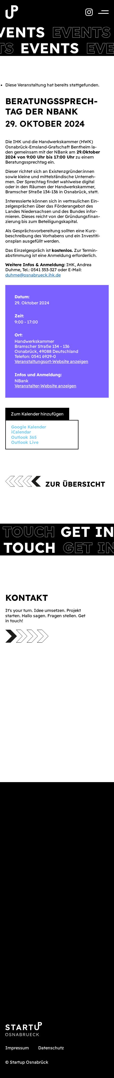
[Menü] (101, 12)
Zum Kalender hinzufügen (37, 414)
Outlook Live (24, 442)
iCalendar (21, 432)
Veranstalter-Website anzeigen (45, 385)
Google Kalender (28, 427)
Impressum (17, 1047)
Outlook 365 (24, 437)
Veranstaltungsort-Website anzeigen (51, 361)
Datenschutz (51, 1047)
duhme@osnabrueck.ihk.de (33, 275)
